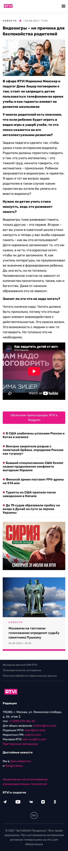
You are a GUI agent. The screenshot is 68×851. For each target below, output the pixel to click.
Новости (10, 20)
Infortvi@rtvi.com (44, 725)
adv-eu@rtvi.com (34, 739)
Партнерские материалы (20, 744)
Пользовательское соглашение (22, 670)
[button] (64, 6)
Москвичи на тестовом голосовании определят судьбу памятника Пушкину (34, 632)
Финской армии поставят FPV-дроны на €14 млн (33, 481)
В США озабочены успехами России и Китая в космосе (34, 435)
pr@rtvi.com (33, 734)
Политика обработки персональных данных (30, 675)
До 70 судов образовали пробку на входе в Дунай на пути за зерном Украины (31, 508)
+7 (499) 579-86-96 (22, 721)
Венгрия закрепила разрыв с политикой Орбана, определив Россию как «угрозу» (33, 449)
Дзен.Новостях (20, 761)
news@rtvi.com (35, 730)
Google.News (14, 765)
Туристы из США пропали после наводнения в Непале (29, 494)
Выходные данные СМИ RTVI (20, 664)
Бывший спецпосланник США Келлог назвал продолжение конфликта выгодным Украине (33, 466)
